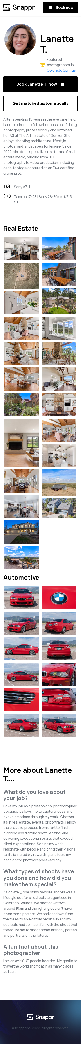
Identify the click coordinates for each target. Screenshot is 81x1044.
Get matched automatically (41, 103)
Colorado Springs (61, 70)
